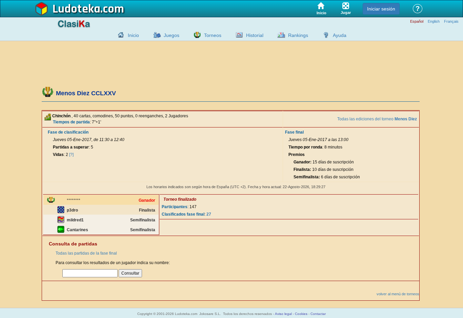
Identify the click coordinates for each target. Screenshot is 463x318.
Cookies (301, 314)
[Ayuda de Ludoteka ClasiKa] (324, 35)
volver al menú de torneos (398, 294)
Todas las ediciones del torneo (377, 119)
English (434, 21)
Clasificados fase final (183, 214)
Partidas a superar (71, 147)
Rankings (298, 35)
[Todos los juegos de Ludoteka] (155, 35)
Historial (254, 35)
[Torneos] (195, 35)
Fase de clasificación (68, 132)
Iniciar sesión (381, 9)
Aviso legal (283, 314)
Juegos (171, 35)
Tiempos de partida (71, 122)
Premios (296, 154)
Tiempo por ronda (305, 147)
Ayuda (339, 35)
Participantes (174, 206)
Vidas (58, 154)
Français (451, 21)
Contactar (318, 314)
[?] (71, 154)
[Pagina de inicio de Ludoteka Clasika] (119, 35)
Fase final (294, 132)
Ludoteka (76, 9)
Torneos (212, 35)
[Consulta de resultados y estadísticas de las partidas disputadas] (237, 35)
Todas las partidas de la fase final (86, 253)
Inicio (133, 35)
